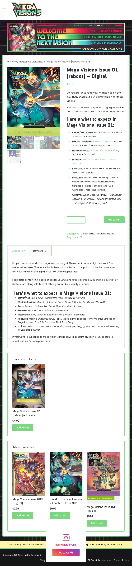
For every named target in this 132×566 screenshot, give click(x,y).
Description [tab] (18, 250)
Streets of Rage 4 (103, 141)
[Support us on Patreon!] (66, 37)
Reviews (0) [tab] (40, 250)
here (47, 341)
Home (13, 61)
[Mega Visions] (26, 9)
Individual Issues (105, 233)
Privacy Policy (121, 560)
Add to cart (114, 219)
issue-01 (77, 237)
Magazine (24, 61)
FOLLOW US (66, 552)
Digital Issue (38, 61)
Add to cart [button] (22, 427)
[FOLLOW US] (66, 539)
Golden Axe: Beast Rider (104, 150)
